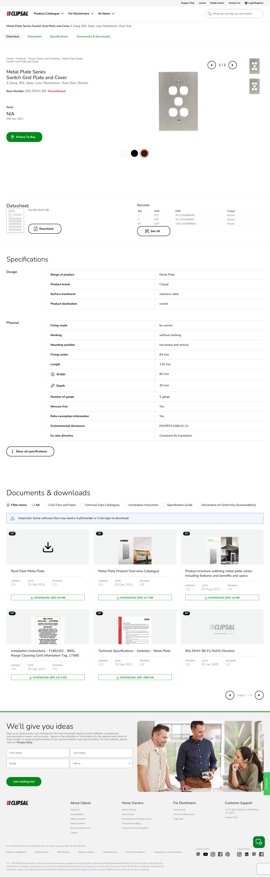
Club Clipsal (179, 809)
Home (9, 58)
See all (155, 231)
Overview (12, 36)
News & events (77, 823)
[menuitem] (49, 13)
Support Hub (231, 817)
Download (46, 229)
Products (21, 58)
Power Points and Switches (44, 58)
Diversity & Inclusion (80, 828)
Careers (74, 832)
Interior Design (129, 809)
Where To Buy (25, 137)
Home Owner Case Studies (135, 828)
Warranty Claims (86, 852)
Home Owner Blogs (131, 823)
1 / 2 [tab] (222, 65)
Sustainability (77, 814)
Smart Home (128, 814)
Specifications (59, 36)
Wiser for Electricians (183, 814)
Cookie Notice (41, 852)
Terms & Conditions (135, 852)
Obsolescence (110, 852)
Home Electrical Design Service (137, 818)
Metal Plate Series (72, 58)
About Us (75, 809)
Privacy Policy (24, 742)
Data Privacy (63, 852)
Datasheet (35, 36)
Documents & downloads (93, 36)
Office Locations (78, 818)
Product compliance (16, 852)
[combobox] (101, 763)
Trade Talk (178, 818)
